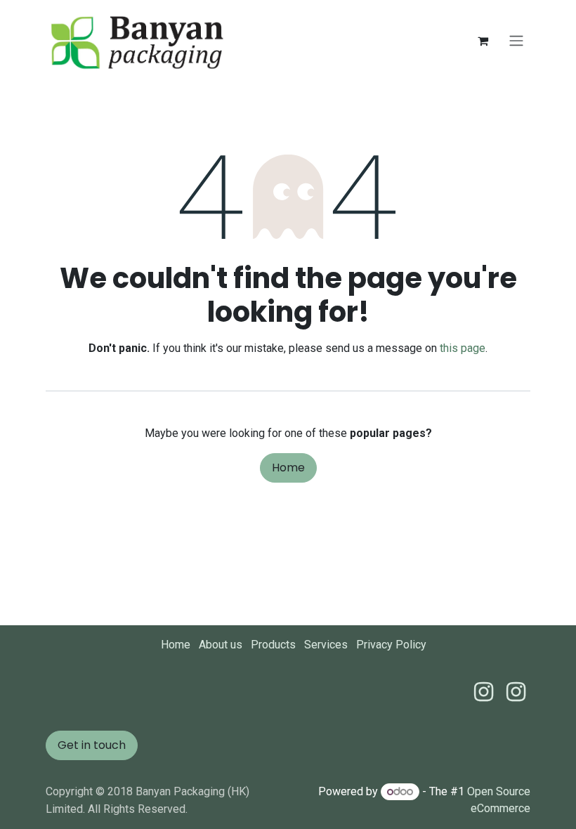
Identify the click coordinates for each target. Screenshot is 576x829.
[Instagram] (516, 692)
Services (326, 644)
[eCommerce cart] (483, 41)
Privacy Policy (391, 644)
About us (220, 644)
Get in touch (92, 745)
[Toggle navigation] (516, 41)
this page (462, 348)
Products (273, 644)
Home (288, 467)
